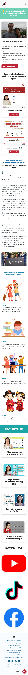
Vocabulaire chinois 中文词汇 (14, 652)
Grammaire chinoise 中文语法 (14, 650)
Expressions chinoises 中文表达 (14, 647)
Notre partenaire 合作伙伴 (14, 645)
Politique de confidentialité (14, 667)
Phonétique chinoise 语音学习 (14, 655)
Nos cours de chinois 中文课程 (14, 640)
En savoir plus (14, 114)
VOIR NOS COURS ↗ (10, 66)
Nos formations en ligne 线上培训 (14, 643)
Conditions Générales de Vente (14, 664)
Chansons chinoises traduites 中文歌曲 (14, 657)
